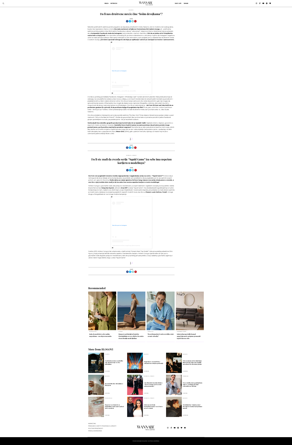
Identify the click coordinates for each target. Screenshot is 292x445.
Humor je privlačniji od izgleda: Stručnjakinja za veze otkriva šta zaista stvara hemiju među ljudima (130, 336)
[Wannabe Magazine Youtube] (263, 3)
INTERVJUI (113, 3)
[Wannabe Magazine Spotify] (267, 3)
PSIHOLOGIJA (93, 331)
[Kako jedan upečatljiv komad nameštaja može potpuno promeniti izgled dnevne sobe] (190, 311)
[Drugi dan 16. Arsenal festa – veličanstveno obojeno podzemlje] (135, 363)
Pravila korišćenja (95, 431)
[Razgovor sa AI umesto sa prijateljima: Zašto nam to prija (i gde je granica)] (96, 407)
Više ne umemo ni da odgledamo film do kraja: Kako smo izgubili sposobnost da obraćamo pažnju (192, 362)
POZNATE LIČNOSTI (131, 155)
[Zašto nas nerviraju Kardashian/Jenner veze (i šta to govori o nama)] (135, 407)
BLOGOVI (146, 354)
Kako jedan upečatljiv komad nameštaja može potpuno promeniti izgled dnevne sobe (188, 336)
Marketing (92, 423)
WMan (186, 3)
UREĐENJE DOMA (181, 331)
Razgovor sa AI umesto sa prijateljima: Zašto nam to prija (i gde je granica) (114, 406)
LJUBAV (120, 331)
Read (106, 3)
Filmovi (107, 354)
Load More (146, 279)
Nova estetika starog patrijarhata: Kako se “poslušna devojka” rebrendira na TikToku (192, 384)
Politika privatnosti (95, 428)
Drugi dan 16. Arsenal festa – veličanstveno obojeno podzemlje (153, 362)
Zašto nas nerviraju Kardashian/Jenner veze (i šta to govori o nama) (153, 406)
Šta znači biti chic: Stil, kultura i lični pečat (114, 384)
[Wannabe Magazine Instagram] (256, 3)
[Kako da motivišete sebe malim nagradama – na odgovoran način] (102, 311)
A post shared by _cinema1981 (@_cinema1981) (124, 91)
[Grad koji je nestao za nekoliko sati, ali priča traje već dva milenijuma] (96, 363)
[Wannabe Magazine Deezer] (270, 3)
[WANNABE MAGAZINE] (146, 429)
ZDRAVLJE (150, 331)
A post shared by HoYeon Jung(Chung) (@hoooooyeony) (126, 245)
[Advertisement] (187, 19)
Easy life (178, 3)
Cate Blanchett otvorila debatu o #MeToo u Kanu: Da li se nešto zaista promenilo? (153, 384)
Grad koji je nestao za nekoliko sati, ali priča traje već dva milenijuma (114, 362)
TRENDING (186, 376)
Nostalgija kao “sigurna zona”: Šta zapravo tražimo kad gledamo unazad (192, 406)
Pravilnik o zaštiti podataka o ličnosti (102, 426)
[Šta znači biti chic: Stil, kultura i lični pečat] (96, 385)
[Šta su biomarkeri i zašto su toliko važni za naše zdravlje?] (161, 311)
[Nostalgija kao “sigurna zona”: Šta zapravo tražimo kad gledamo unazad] (174, 407)
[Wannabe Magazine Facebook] (260, 3)
